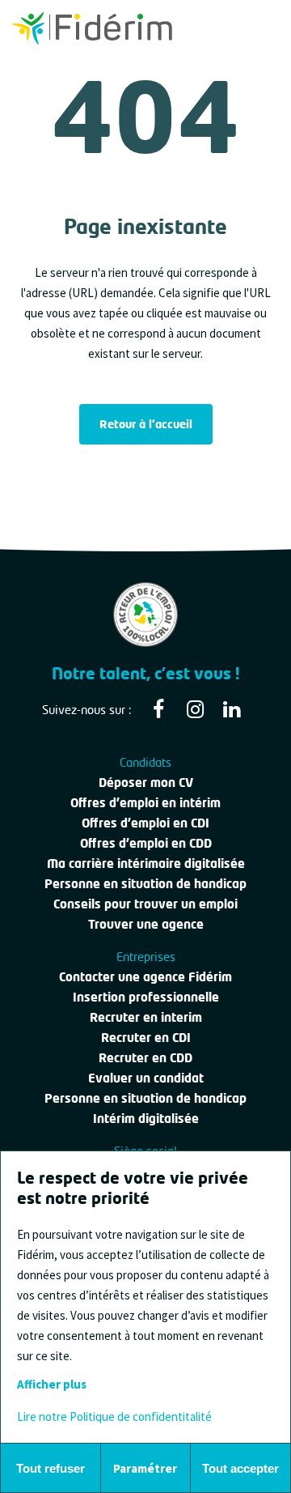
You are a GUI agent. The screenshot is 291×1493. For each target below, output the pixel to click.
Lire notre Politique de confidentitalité (114, 1416)
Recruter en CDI (146, 1037)
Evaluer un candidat (146, 1077)
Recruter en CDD (145, 1057)
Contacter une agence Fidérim (145, 976)
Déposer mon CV (146, 782)
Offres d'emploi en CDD (146, 843)
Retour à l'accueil (145, 424)
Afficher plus (51, 1384)
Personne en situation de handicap (145, 883)
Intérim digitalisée (146, 1118)
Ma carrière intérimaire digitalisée (146, 863)
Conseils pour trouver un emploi (145, 903)
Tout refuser (50, 1468)
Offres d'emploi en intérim (145, 802)
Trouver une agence (146, 924)
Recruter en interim (146, 1017)
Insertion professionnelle (146, 996)
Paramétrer (145, 1468)
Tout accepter (240, 1468)
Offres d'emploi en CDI (145, 822)
